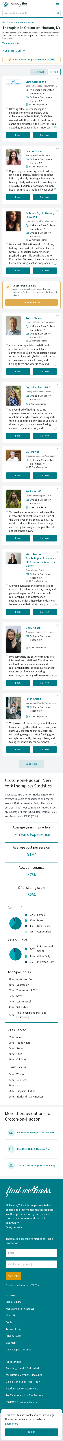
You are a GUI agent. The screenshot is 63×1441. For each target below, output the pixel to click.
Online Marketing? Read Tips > (23, 1382)
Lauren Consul (34, 151)
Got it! (31, 1432)
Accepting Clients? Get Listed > (23, 1368)
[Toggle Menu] (57, 4)
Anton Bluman (34, 318)
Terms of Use (13, 1329)
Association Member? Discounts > (25, 1375)
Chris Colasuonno (36, 82)
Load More (31, 764)
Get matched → (31, 302)
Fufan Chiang (33, 699)
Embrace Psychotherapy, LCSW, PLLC (40, 215)
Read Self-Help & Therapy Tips (33, 1149)
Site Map (11, 1343)
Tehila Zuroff (33, 491)
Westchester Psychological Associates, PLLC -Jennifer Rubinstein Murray (41, 560)
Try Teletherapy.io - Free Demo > (24, 1395)
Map (56, 72)
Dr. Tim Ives (32, 452)
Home (5, 22)
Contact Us (12, 1322)
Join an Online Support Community (36, 1165)
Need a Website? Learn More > (23, 1389)
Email (18, 135)
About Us (11, 1315)
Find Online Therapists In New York (35, 1132)
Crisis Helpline (14, 1302)
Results (40, 72)
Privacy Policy (13, 1336)
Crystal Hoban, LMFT (38, 387)
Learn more (11, 1424)
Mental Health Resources (20, 1309)
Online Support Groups (18, 1350)
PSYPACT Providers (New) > (21, 1402)
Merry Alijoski (33, 628)
